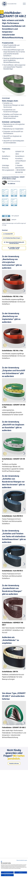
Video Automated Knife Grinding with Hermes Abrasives (15, 242)
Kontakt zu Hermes (14, 763)
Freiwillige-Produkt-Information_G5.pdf (14, 248)
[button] (24, 290)
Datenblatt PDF (9, 233)
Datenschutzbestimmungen (22, 860)
